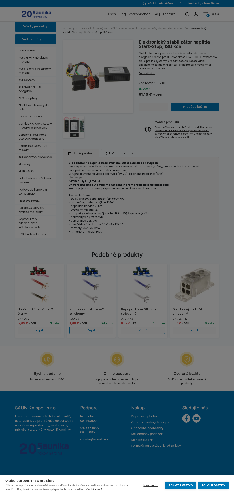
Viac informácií (94, 489)
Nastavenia (150, 485)
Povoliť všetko (213, 485)
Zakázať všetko (181, 485)
